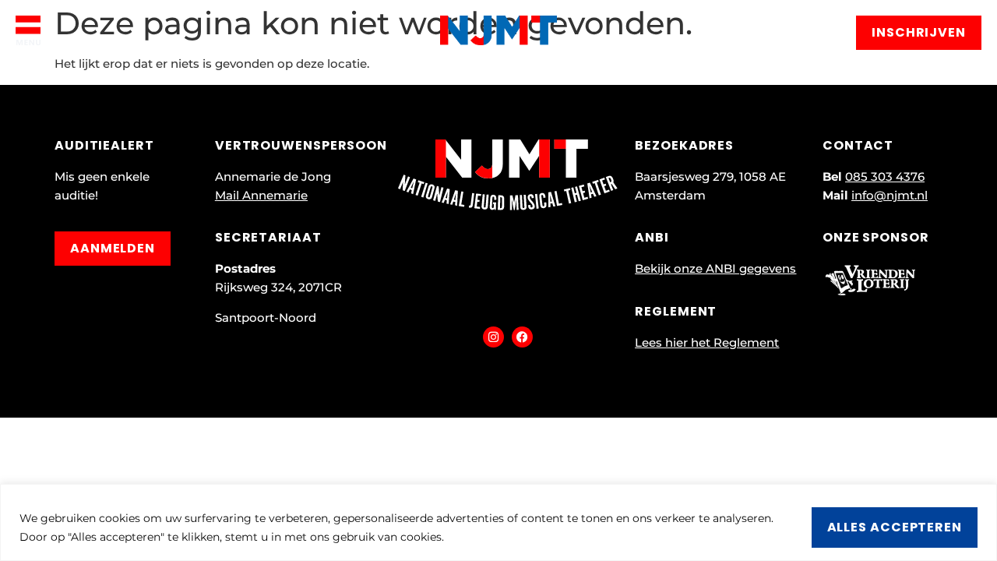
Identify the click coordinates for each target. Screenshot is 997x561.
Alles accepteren (894, 527)
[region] (498, 522)
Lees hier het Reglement (707, 342)
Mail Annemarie (261, 195)
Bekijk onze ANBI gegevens (715, 268)
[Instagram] (493, 337)
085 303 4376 (885, 176)
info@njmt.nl (889, 195)
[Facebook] (522, 337)
